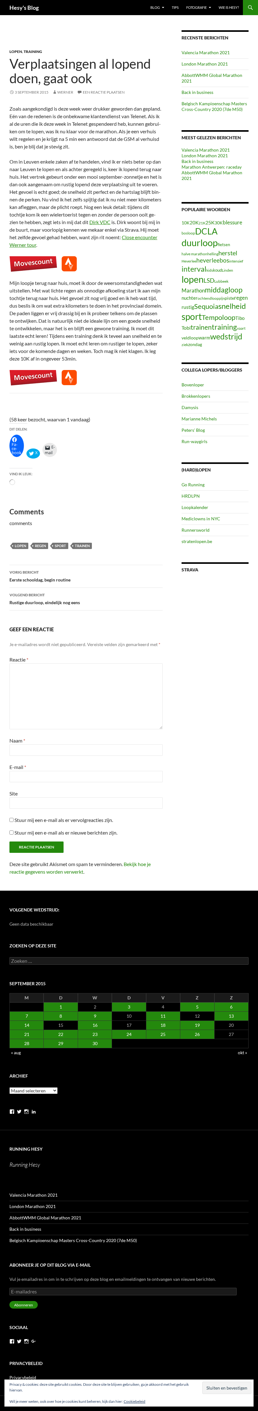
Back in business (197, 92)
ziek (185, 345)
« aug (16, 1052)
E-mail (17, 767)
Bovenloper (193, 384)
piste (229, 298)
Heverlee (189, 261)
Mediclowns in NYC (201, 518)
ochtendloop (208, 298)
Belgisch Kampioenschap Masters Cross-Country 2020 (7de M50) (214, 106)
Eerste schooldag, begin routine (39, 576)
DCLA (206, 231)
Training (33, 51)
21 (26, 1034)
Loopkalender (195, 507)
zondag (195, 344)
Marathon (193, 290)
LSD (209, 280)
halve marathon (194, 254)
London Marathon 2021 (205, 64)
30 (95, 1043)
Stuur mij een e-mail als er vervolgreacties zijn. (63, 820)
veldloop (190, 337)
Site (13, 793)
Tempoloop (218, 317)
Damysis (190, 407)
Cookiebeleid (134, 1401)
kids (209, 270)
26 (197, 1034)
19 (197, 1025)
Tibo (239, 318)
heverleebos (212, 260)
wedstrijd (226, 336)
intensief (236, 261)
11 (162, 1016)
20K (194, 222)
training (224, 327)
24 (129, 1034)
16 (95, 1025)
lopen (20, 546)
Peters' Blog (193, 430)
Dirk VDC (99, 222)
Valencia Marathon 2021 (206, 52)
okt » (242, 1052)
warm (204, 337)
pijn (222, 298)
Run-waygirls (194, 441)
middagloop (224, 290)
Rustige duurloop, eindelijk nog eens (44, 599)
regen (40, 546)
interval (194, 268)
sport (60, 546)
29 (60, 1043)
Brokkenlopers (196, 396)
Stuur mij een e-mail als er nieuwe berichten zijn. (65, 833)
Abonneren (23, 1305)
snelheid (232, 305)
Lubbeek (221, 281)
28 (26, 1043)
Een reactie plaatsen (104, 92)
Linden (227, 270)
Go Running (193, 484)
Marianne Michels (199, 418)
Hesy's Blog (24, 7)
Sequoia (206, 306)
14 (26, 1025)
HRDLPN (191, 496)
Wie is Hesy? (229, 7)
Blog (155, 7)
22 (60, 1034)
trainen (82, 546)
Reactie (18, 659)
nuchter (190, 298)
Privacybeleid (22, 1377)
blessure (232, 222)
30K (219, 222)
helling (212, 254)
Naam (17, 740)
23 (95, 1034)
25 (162, 1034)
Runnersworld (196, 530)
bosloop (188, 233)
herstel (227, 253)
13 (231, 1016)
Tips (175, 7)
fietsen (224, 244)
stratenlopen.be (197, 541)
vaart (241, 328)
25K (210, 222)
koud (217, 270)
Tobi (186, 328)
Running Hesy (25, 1149)
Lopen (15, 51)
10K (186, 222)
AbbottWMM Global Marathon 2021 (45, 1217)
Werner (65, 92)
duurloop (200, 242)
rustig (188, 307)
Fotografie (196, 7)
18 (162, 1025)
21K (202, 223)
